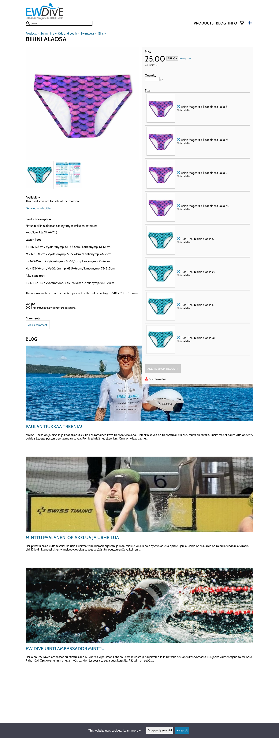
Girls (102, 33)
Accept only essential (160, 730)
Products (204, 23)
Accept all (182, 730)
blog (221, 23)
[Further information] (178, 107)
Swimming (48, 33)
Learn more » (132, 730)
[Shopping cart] (243, 23)
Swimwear (88, 33)
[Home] (44, 19)
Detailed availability (38, 208)
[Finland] (250, 23)
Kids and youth (68, 33)
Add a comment (37, 325)
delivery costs (185, 58)
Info (232, 23)
